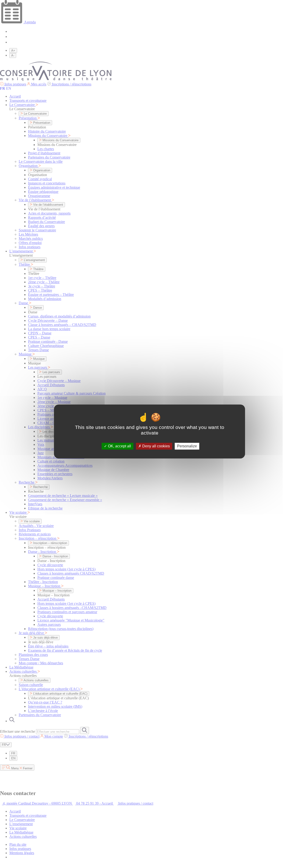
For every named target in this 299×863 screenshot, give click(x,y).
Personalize (187, 446)
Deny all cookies (155, 446)
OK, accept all (119, 446)
